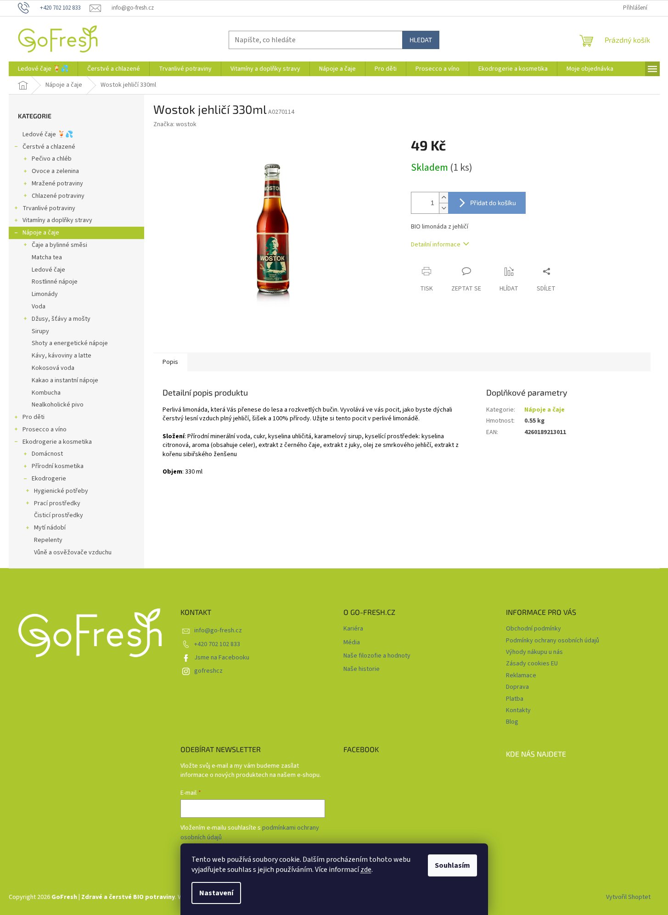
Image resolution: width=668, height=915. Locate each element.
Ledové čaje (48, 269)
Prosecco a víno (44, 429)
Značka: (174, 124)
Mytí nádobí (50, 527)
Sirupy (40, 331)
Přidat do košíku (493, 202)
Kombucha (46, 392)
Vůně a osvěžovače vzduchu (73, 552)
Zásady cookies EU (532, 663)
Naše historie (361, 669)
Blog (512, 721)
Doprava (517, 687)
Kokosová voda (53, 368)
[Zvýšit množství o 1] (443, 197)
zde (365, 870)
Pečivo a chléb (52, 158)
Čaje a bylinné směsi (59, 245)
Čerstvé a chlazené (48, 146)
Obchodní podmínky (533, 628)
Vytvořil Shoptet (628, 897)
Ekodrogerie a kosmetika (57, 441)
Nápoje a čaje (40, 232)
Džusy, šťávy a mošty (61, 319)
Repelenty (48, 540)
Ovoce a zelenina (55, 171)
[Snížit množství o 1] (443, 208)
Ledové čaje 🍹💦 (47, 134)
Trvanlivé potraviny (48, 208)
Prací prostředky (57, 503)
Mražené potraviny (57, 183)
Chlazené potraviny (58, 196)
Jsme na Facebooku (221, 657)
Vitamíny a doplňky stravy (57, 220)
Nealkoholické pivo (58, 404)
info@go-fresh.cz (218, 630)
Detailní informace (435, 244)
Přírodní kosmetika (58, 466)
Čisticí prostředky (58, 515)
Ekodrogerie (49, 478)
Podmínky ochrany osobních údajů (552, 640)
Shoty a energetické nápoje (70, 343)
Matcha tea (47, 257)
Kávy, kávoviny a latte (61, 355)
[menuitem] (43, 68)
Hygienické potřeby (61, 491)
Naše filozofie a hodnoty (376, 656)
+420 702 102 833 (217, 644)
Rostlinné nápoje (55, 281)
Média (351, 642)
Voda (38, 306)
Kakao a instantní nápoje (65, 380)
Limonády (45, 294)
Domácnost (47, 453)
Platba (514, 698)
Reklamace (521, 675)
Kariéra (353, 629)
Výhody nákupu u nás (534, 652)
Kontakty (518, 710)
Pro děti (33, 417)
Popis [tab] (170, 362)
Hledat (421, 40)
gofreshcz (208, 670)
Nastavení (216, 893)
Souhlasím (452, 865)
